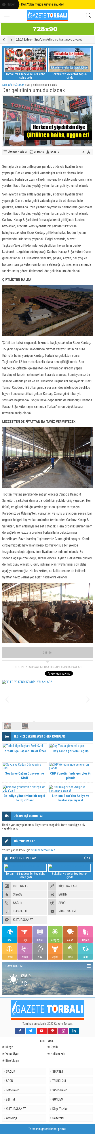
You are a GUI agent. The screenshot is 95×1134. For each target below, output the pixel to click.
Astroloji (11, 1118)
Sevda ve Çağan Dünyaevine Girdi (24, 775)
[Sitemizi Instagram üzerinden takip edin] (63, 1031)
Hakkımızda (58, 1054)
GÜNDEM (19, 84)
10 (88, 726)
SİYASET (57, 1071)
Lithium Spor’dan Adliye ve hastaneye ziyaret (49, 39)
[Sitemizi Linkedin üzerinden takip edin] (74, 1031)
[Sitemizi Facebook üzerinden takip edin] (20, 1031)
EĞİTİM (10, 1099)
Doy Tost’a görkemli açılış (71, 751)
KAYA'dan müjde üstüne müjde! (42, 4)
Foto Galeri (12, 1090)
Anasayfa (7, 84)
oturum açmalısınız (43, 850)
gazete (54, 151)
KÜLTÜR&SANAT (16, 1109)
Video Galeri (59, 1090)
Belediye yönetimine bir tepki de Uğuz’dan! (24, 798)
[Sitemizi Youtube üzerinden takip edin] (42, 1031)
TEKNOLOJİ (59, 1081)
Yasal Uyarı (12, 1054)
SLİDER (23, 151)
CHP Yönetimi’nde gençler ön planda (70, 775)
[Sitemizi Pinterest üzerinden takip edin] (52, 1031)
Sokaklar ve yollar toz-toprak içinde (69, 75)
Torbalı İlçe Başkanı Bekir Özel (24, 751)
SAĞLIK (10, 1071)
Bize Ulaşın (12, 1060)
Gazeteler (58, 1118)
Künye (9, 1047)
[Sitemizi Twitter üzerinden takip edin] (31, 1031)
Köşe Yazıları (60, 1109)
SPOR (9, 1081)
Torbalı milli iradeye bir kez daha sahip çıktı (25, 75)
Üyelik (54, 1047)
